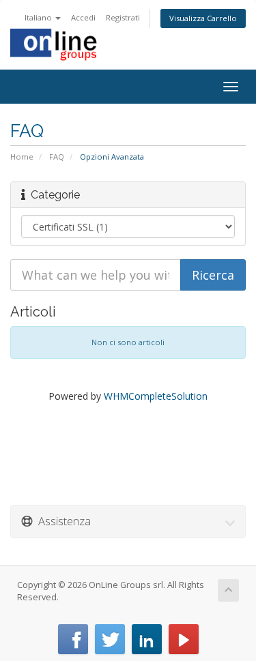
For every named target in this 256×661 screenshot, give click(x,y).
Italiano (39, 17)
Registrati (123, 17)
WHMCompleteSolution (156, 396)
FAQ (56, 156)
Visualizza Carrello (203, 18)
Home (21, 156)
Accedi (83, 17)
